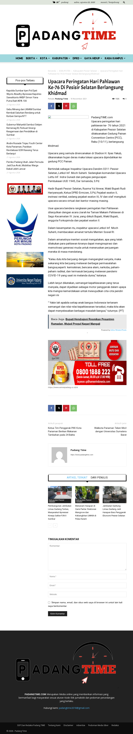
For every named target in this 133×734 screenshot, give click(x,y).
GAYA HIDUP (92, 58)
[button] (124, 2)
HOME (19, 58)
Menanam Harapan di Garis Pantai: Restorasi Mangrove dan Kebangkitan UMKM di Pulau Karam (85, 512)
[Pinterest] (66, 106)
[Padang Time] (66, 29)
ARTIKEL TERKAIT (77, 477)
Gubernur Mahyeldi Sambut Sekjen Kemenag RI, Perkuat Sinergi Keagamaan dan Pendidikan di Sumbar (24, 129)
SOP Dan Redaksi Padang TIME (31, 725)
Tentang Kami (54, 725)
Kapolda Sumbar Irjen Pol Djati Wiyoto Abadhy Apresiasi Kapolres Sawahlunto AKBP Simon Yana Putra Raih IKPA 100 (23, 95)
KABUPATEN (60, 58)
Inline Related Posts (119, 330)
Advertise (80, 725)
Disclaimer (68, 725)
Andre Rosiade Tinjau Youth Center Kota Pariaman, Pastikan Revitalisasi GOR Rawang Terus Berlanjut (24, 148)
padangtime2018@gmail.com (74, 707)
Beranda (52, 70)
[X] (58, 106)
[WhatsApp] (73, 106)
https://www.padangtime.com (82, 455)
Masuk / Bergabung (110, 2)
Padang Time (61, 98)
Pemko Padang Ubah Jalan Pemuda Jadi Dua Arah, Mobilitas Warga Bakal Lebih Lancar (24, 165)
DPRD (76, 58)
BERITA (30, 58)
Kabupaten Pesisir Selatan (85, 70)
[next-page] (55, 525)
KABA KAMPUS (114, 58)
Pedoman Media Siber (98, 725)
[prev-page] (50, 525)
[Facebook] (51, 106)
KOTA (43, 58)
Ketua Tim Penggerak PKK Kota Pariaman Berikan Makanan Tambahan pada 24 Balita (64, 431)
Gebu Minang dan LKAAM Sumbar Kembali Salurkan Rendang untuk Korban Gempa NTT (23, 112)
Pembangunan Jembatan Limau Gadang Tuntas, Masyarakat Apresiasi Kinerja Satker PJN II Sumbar (59, 512)
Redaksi (115, 725)
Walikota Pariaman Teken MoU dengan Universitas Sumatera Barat (110, 431)
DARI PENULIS (99, 477)
